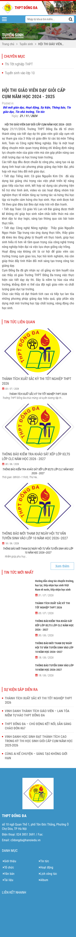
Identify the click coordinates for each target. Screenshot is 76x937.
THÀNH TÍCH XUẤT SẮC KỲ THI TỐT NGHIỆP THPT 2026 (36, 381)
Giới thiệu (10, 861)
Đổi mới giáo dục (13, 107)
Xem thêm (62, 566)
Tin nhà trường (24, 112)
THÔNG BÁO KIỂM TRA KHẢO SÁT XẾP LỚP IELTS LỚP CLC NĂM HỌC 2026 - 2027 (36, 456)
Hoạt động (32, 107)
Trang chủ (8, 44)
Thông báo (58, 107)
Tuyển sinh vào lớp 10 (20, 73)
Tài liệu (8, 880)
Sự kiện (45, 107)
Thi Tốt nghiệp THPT (19, 64)
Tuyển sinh (26, 44)
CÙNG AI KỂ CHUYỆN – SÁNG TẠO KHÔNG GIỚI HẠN (36, 756)
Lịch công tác (48, 874)
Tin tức (39, 112)
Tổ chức (9, 867)
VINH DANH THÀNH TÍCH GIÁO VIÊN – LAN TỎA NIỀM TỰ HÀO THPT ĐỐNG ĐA (37, 713)
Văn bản (9, 874)
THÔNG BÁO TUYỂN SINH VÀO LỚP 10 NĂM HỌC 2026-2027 (54, 667)
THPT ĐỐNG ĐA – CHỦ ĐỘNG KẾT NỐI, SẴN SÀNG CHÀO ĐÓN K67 (38, 726)
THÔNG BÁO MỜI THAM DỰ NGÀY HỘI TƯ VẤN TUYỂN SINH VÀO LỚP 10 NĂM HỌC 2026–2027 (35, 535)
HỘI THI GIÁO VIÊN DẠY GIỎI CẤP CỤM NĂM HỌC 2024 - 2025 (52, 44)
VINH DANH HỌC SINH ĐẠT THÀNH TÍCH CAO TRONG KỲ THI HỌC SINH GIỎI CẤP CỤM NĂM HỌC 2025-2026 (39, 741)
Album (44, 880)
